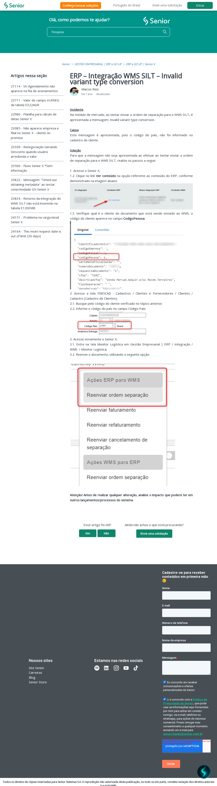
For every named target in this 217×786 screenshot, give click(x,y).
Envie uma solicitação (167, 5)
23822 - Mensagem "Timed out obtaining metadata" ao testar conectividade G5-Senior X (34, 184)
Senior (66, 64)
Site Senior (36, 668)
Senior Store (38, 682)
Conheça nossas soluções (81, 5)
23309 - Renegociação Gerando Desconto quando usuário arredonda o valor (34, 152)
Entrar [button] (200, 5)
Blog (32, 677)
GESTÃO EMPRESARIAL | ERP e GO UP (98, 64)
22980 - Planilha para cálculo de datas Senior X (34, 116)
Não (106, 533)
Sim (87, 533)
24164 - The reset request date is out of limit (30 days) (36, 233)
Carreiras (35, 672)
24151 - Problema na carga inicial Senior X (35, 219)
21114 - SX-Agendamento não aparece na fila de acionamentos (34, 88)
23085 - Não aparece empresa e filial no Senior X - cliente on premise (35, 133)
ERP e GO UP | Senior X (140, 64)
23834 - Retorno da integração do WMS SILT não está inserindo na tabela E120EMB (36, 203)
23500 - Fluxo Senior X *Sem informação (32, 168)
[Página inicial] (14, 5)
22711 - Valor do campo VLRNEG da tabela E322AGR (35, 102)
